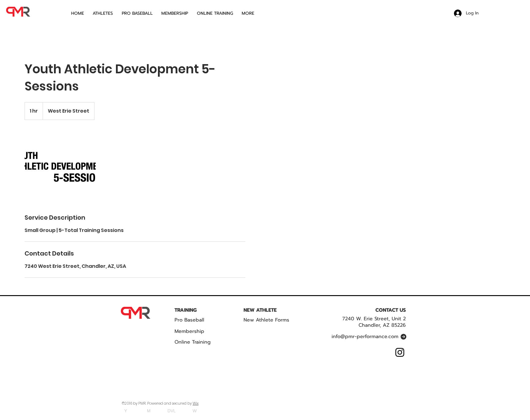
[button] (252, 13)
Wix (195, 403)
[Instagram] (400, 352)
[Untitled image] (60, 166)
